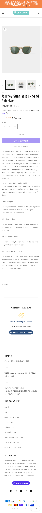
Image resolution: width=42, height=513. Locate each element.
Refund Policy (9, 427)
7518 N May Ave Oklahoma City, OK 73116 (20, 373)
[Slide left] (2, 85)
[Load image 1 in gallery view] (10, 85)
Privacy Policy (9, 422)
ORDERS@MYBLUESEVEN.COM (15, 391)
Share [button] (6, 284)
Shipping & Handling (11, 417)
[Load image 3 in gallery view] (31, 85)
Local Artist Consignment (13, 437)
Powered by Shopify (26, 509)
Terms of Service (10, 432)
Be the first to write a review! (21, 332)
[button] (2, 12)
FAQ (5, 412)
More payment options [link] (21, 146)
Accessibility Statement (12, 447)
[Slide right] (39, 85)
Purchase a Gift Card (11, 442)
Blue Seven (17, 509)
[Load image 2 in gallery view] (21, 85)
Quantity (4, 122)
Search (6, 407)
